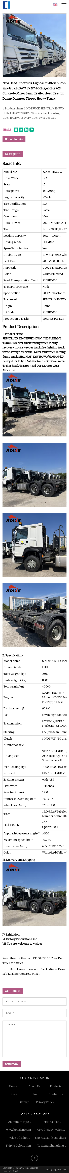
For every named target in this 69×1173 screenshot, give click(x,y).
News (13, 1094)
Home (13, 1086)
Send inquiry (15, 139)
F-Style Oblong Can (18, 1145)
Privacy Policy (45, 1102)
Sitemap (24, 1102)
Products (55, 1086)
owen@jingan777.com (56, 1169)
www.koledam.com (18, 1129)
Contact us (56, 1094)
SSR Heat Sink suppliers (50, 1137)
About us (35, 1086)
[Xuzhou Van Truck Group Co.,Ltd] (7, 5)
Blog (34, 1094)
